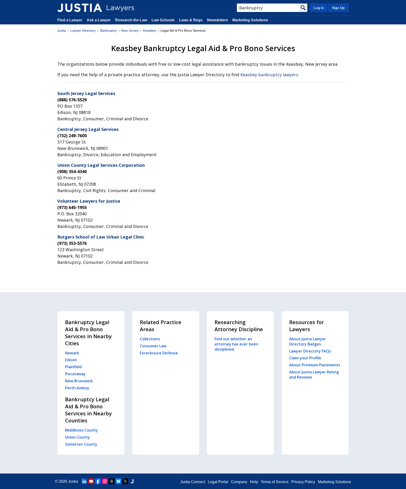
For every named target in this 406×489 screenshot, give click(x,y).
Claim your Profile (305, 357)
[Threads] (111, 481)
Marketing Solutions (250, 20)
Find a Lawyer (69, 20)
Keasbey (149, 30)
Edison (71, 359)
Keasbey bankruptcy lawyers (269, 74)
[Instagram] (105, 481)
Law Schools (163, 20)
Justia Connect (192, 482)
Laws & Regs (191, 20)
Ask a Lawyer (99, 20)
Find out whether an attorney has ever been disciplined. (236, 344)
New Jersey (130, 30)
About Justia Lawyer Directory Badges (307, 341)
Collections (150, 338)
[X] (125, 481)
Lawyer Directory (83, 30)
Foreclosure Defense (159, 353)
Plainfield (73, 366)
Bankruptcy (108, 30)
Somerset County (81, 444)
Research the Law (131, 20)
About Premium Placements (314, 365)
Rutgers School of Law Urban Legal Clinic (100, 237)
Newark (72, 353)
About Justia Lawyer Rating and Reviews (314, 374)
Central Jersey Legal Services (87, 129)
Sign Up (338, 8)
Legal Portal (218, 482)
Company (239, 482)
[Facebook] (98, 481)
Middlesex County (81, 430)
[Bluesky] (118, 481)
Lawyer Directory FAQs (310, 351)
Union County (77, 437)
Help (254, 482)
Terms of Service (275, 482)
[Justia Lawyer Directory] (79, 8)
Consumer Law (153, 346)
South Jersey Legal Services (86, 93)
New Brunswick (79, 380)
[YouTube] (91, 481)
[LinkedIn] (84, 481)
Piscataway (75, 373)
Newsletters (217, 20)
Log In (319, 8)
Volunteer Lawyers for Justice (88, 201)
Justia (61, 30)
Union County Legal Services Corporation (101, 165)
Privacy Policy (303, 482)
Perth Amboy (77, 387)
